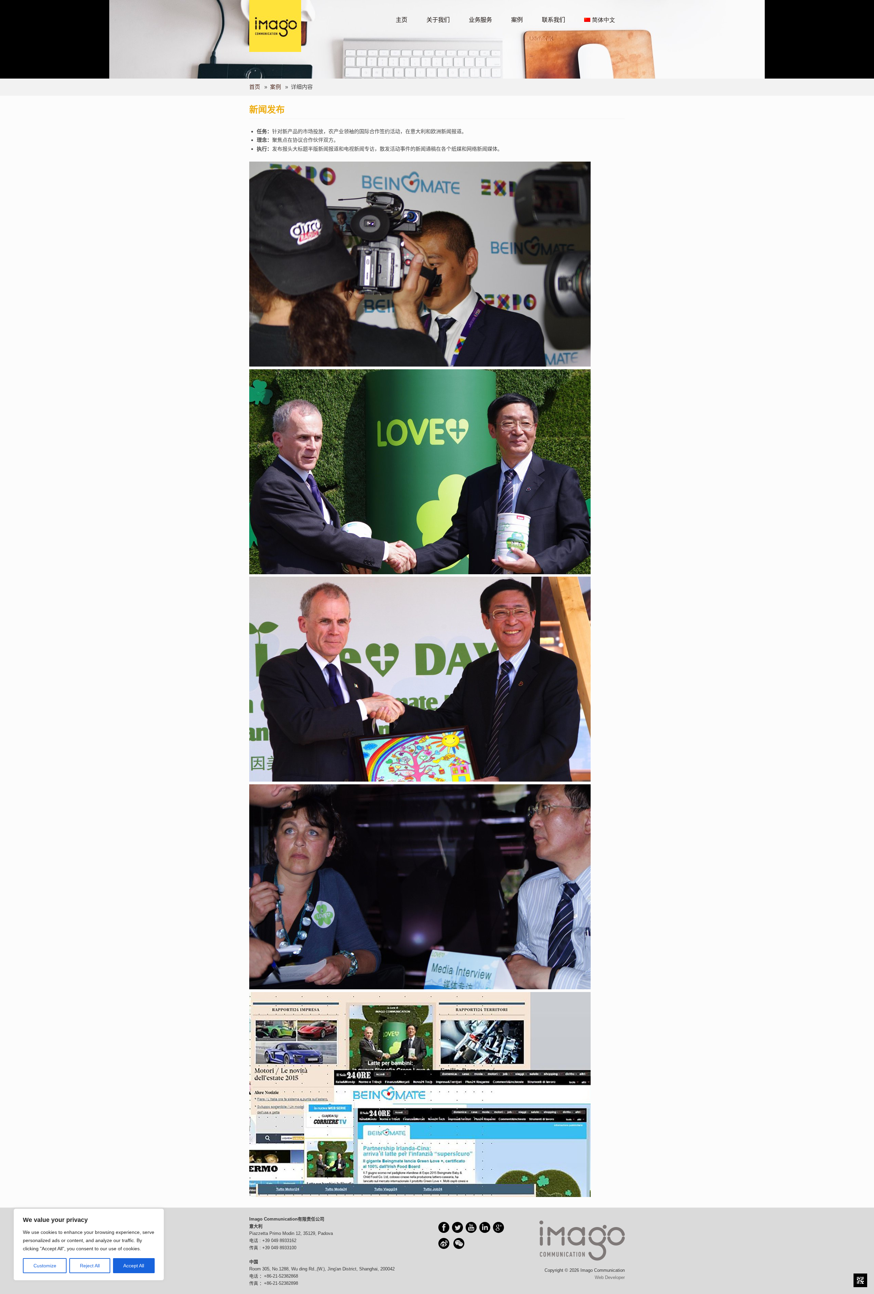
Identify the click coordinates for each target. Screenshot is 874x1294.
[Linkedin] (485, 1227)
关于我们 (438, 19)
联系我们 (553, 19)
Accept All (133, 1265)
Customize (44, 1265)
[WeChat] (459, 1243)
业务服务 (480, 19)
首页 (254, 87)
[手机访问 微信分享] (860, 1280)
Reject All (90, 1265)
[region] (89, 1244)
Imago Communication (284, 13)
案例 (517, 19)
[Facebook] (444, 1227)
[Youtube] (471, 1227)
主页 (401, 19)
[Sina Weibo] (444, 1243)
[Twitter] (457, 1227)
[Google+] (498, 1227)
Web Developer (610, 1277)
